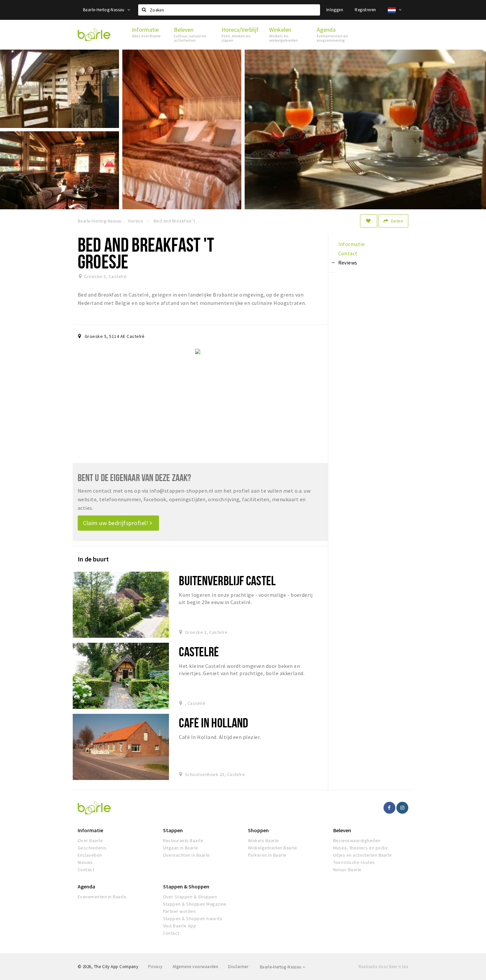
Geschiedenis (92, 848)
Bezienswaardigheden (357, 840)
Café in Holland (213, 722)
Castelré (199, 651)
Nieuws (85, 862)
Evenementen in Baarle (102, 897)
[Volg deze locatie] (368, 220)
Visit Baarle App (179, 926)
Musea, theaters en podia (360, 848)
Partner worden (179, 911)
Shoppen (258, 830)
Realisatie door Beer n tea (383, 966)
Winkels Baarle (263, 840)
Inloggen (334, 10)
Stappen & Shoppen (186, 886)
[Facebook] (389, 808)
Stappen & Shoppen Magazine (194, 904)
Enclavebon (90, 855)
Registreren (365, 10)
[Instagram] (402, 808)
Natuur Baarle (347, 870)
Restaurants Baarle (183, 840)
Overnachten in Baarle (186, 855)
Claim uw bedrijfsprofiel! (116, 523)
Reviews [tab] (347, 262)
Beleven (342, 830)
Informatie (90, 830)
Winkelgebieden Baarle (272, 848)
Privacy (155, 966)
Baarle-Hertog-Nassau (104, 10)
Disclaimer (238, 966)
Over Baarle (90, 840)
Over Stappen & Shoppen (190, 897)
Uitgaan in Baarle (180, 848)
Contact (86, 870)
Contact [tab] (348, 253)
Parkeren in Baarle (267, 855)
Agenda (86, 886)
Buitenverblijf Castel (227, 580)
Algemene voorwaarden (196, 966)
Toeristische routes (354, 862)
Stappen (173, 830)
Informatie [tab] (351, 244)
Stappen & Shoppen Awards (193, 918)
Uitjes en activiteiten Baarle (362, 855)
